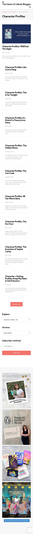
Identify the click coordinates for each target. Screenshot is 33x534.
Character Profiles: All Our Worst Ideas (15, 197)
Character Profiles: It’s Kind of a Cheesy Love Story (15, 120)
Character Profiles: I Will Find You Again (15, 47)
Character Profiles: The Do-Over (15, 222)
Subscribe (16, 353)
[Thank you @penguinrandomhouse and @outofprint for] (16, 463)
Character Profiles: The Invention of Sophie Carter (15, 249)
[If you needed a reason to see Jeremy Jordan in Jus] (16, 500)
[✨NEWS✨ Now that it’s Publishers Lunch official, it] (16, 427)
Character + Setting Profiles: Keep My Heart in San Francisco (16, 278)
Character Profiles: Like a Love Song (16, 68)
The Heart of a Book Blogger (16, 4)
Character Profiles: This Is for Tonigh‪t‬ (16, 93)
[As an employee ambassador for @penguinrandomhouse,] (16, 390)
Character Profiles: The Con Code (15, 172)
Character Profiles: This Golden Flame (16, 146)
